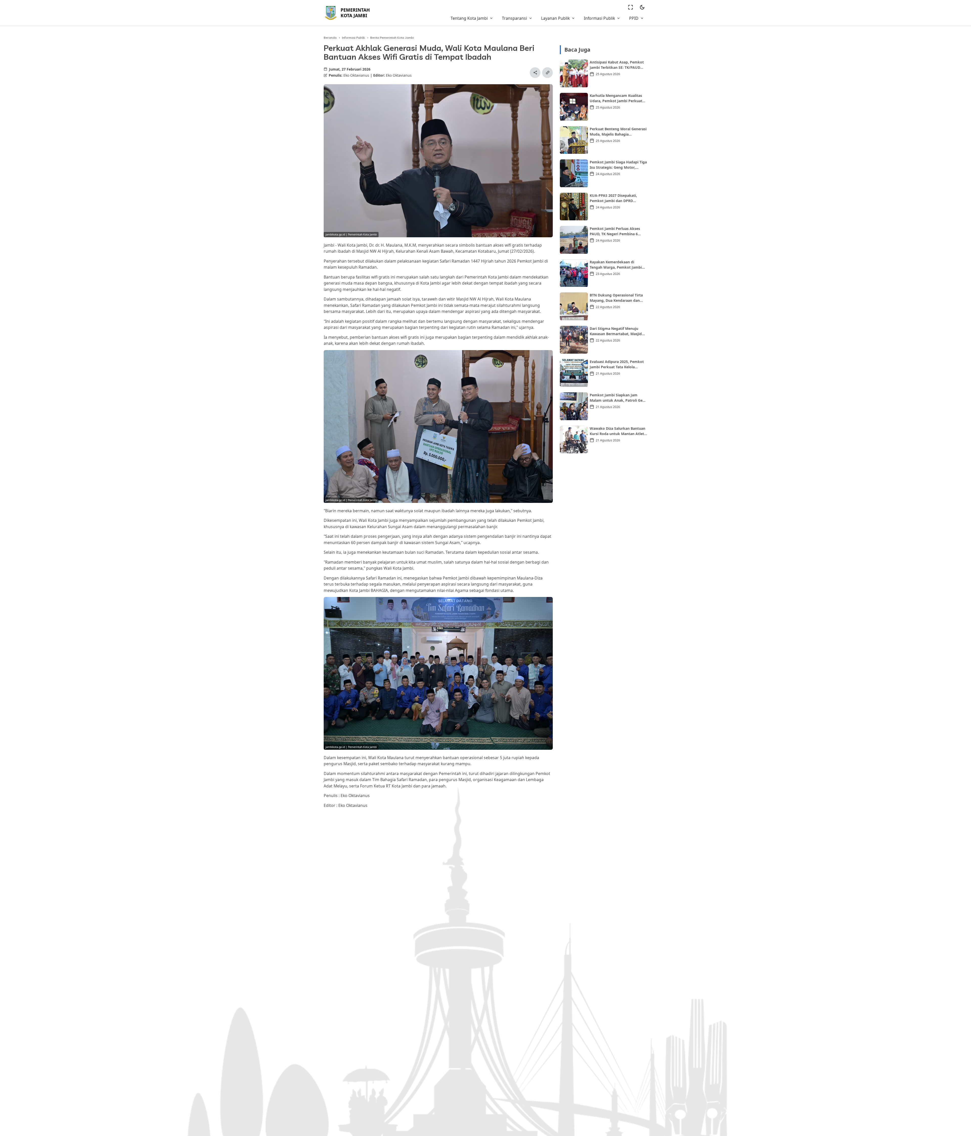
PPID (633, 18)
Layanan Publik (555, 18)
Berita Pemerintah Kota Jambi (392, 37)
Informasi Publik (599, 18)
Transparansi (514, 18)
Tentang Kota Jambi (469, 18)
